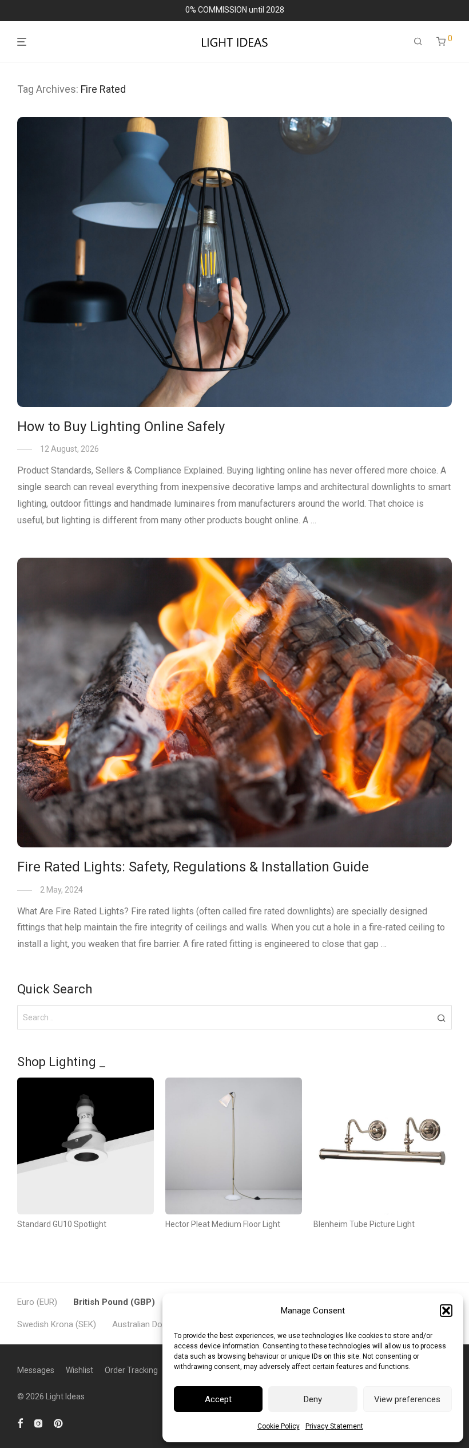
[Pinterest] (59, 1422)
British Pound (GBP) (114, 1302)
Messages (35, 1370)
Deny (313, 1399)
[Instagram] (38, 1422)
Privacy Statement (334, 1426)
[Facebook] (20, 1422)
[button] (446, 1310)
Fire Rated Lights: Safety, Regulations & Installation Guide (193, 867)
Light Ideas (65, 1396)
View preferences (407, 1399)
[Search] (418, 41)
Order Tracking (131, 1370)
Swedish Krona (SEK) (56, 1324)
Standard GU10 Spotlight (61, 1224)
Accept (218, 1399)
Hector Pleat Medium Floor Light (222, 1224)
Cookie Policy (278, 1426)
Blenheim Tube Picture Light (364, 1224)
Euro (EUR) (37, 1302)
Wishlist (79, 1370)
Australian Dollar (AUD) (154, 1324)
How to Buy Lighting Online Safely (121, 427)
